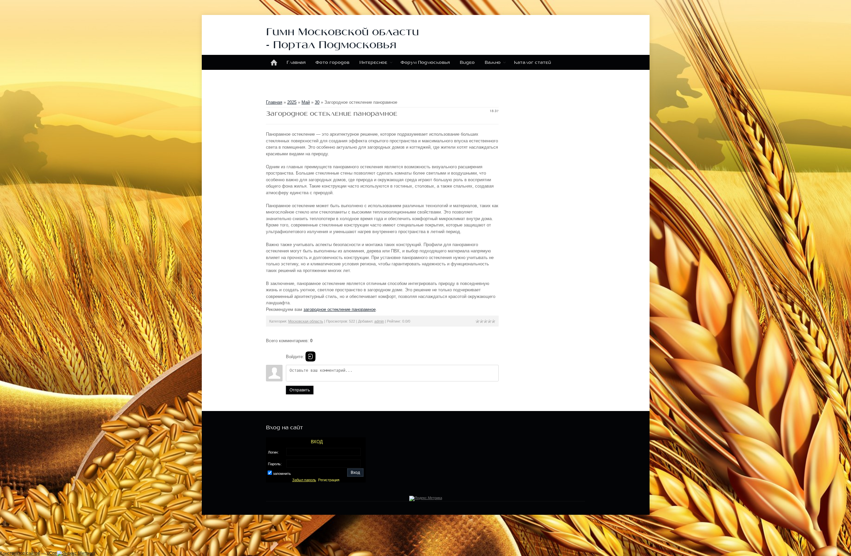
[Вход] (310, 356)
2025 (292, 102)
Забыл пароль (304, 480)
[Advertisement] (217, 540)
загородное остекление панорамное (340, 309)
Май (306, 102)
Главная (274, 102)
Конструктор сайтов (20, 553)
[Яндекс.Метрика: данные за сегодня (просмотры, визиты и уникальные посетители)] (76, 553)
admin (379, 321)
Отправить (300, 390)
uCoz (52, 553)
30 (317, 102)
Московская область (305, 321)
